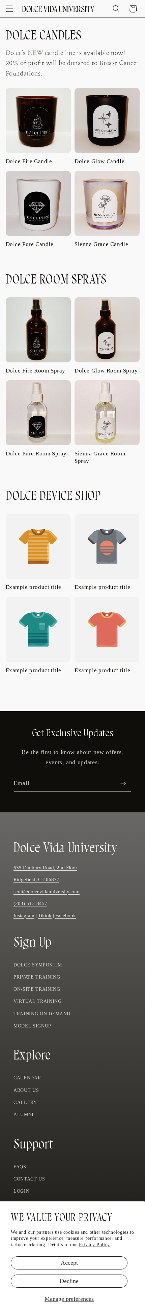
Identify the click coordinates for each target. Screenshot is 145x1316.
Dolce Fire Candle (29, 161)
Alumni (23, 1114)
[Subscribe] (123, 783)
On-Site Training (36, 989)
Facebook (65, 915)
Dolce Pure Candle (30, 244)
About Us (26, 1090)
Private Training (36, 977)
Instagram (23, 915)
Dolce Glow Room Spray (106, 370)
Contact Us (29, 1179)
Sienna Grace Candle (101, 244)
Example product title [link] (34, 587)
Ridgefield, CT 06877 (36, 879)
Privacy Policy (94, 1244)
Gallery (25, 1102)
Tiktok (45, 915)
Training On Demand (41, 1013)
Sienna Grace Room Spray (100, 457)
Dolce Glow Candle (99, 161)
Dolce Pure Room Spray (36, 453)
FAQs (19, 1166)
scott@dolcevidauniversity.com (46, 891)
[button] (9, 9)
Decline (69, 1281)
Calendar (27, 1077)
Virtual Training (37, 1001)
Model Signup (32, 1025)
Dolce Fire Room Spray (36, 370)
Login (21, 1191)
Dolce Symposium (37, 964)
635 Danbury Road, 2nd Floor (45, 867)
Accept (69, 1262)
